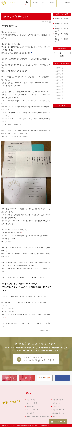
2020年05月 (59, 89)
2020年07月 (59, 86)
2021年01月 (59, 71)
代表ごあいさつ (57, 400)
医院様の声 (30, 406)
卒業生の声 (56, 406)
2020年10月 (59, 80)
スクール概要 (31, 400)
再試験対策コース (58, 413)
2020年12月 (59, 74)
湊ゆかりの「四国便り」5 (15, 16)
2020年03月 (59, 92)
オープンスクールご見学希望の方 (38, 416)
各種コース (56, 403)
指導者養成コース (33, 413)
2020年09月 (59, 83)
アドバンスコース (58, 410)
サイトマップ (57, 416)
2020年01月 (59, 95)
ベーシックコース (33, 410)
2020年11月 (59, 77)
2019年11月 (59, 98)
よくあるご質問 (32, 403)
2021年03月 (59, 68)
